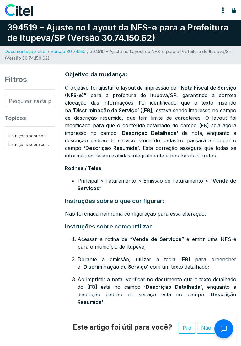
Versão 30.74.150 (68, 51)
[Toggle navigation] (223, 10)
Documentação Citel (25, 51)
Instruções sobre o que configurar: (31, 136)
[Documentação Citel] (22, 10)
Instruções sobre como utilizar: (31, 144)
